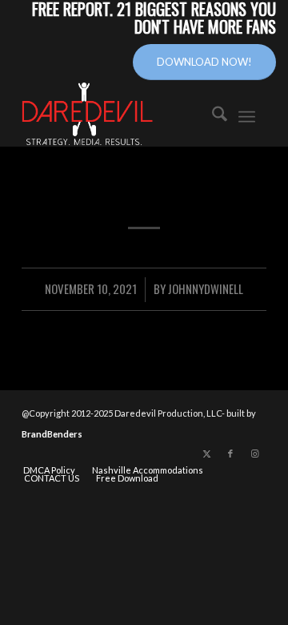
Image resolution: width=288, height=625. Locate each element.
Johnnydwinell (205, 288)
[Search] (211, 115)
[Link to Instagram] (254, 454)
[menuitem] (211, 115)
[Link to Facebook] (230, 454)
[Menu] (246, 114)
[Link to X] (206, 454)
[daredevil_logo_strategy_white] (115, 115)
